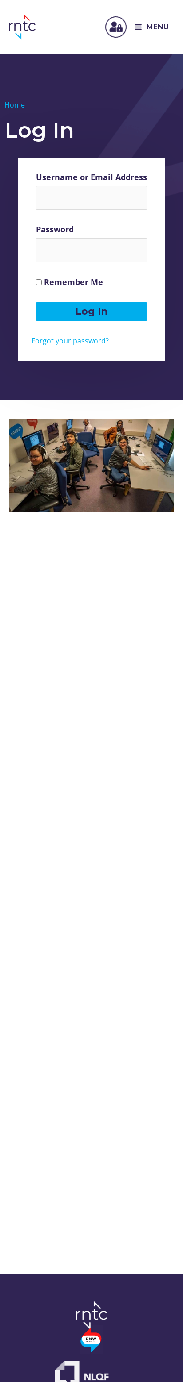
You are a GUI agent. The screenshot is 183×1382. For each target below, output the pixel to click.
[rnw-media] (91, 1339)
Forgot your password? (70, 341)
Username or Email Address (91, 177)
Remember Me (72, 282)
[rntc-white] (91, 1315)
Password (55, 229)
